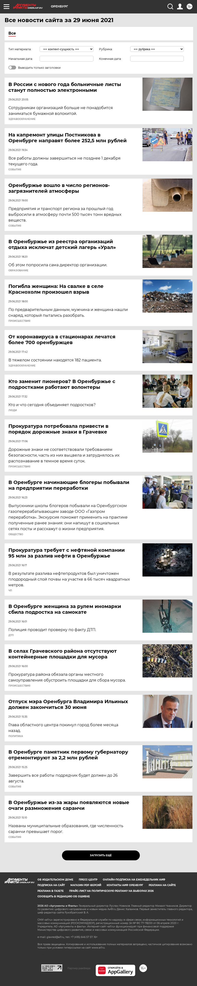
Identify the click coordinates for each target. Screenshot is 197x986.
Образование (18, 270)
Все (12, 33)
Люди (12, 410)
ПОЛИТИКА (15, 736)
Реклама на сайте (162, 885)
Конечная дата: (110, 59)
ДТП (11, 635)
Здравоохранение (22, 119)
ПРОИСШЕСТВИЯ (19, 321)
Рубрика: (106, 49)
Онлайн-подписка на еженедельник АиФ (134, 879)
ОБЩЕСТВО (15, 534)
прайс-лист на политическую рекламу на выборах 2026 (111, 891)
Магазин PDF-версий (85, 885)
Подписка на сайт (51, 885)
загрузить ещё (101, 855)
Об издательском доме (55, 879)
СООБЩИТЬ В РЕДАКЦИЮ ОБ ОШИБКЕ (63, 896)
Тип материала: (19, 49)
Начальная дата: (20, 59)
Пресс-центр (88, 879)
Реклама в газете (50, 891)
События (14, 169)
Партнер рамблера (79, 968)
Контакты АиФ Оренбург (125, 885)
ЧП (10, 590)
